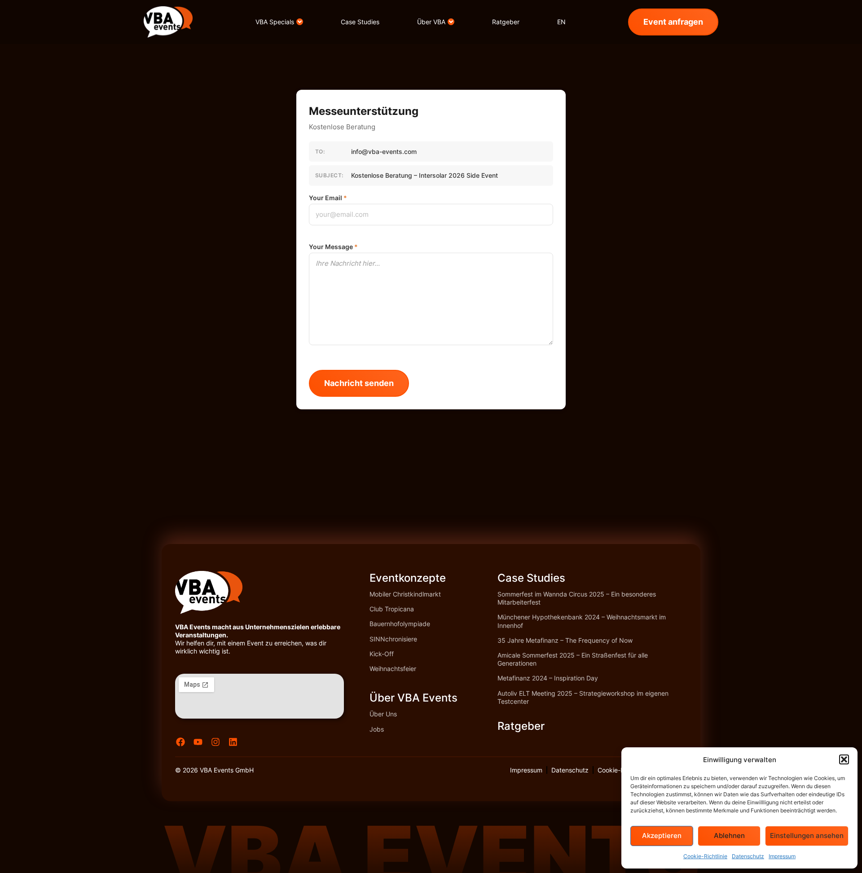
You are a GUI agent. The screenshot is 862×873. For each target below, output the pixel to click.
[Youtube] (198, 742)
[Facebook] (180, 742)
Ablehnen (729, 835)
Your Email (328, 198)
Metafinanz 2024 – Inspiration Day (547, 678)
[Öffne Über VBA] (451, 21)
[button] (844, 759)
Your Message (333, 247)
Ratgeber (521, 726)
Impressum (782, 856)
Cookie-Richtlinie (705, 856)
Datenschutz (748, 856)
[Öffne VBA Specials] (299, 21)
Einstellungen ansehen (807, 835)
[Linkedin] (233, 742)
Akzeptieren (662, 835)
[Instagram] (215, 742)
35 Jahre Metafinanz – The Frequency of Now (565, 640)
